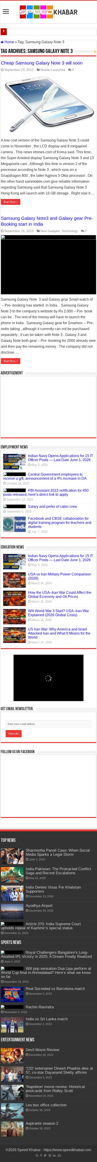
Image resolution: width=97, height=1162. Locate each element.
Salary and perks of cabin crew (52, 506)
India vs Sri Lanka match (47, 1019)
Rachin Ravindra (40, 1007)
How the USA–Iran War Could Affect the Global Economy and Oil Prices (59, 595)
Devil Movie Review (42, 1050)
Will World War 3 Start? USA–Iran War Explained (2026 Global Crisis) (58, 613)
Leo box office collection (46, 1105)
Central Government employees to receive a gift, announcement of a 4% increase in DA (45, 476)
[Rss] (37, 1155)
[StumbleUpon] (59, 1155)
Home (9, 42)
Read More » (11, 202)
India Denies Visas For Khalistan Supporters (53, 889)
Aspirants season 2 (42, 1123)
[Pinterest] (50, 1155)
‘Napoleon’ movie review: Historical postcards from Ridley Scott (55, 1089)
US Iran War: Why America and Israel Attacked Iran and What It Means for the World (59, 633)
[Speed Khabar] (48, 11)
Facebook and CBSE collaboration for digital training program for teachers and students (59, 523)
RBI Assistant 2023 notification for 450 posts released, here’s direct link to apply (46, 492)
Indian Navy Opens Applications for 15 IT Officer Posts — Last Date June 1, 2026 (60, 458)
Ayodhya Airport (39, 905)
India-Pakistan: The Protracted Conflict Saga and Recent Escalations (58, 871)
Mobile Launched (52, 70)
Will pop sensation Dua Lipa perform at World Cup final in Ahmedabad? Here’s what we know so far (46, 972)
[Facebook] (41, 1155)
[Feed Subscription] (95, 51)
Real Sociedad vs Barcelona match (55, 989)
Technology (70, 231)
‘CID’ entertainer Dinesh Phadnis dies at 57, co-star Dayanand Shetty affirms (59, 1070)
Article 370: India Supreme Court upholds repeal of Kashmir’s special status (41, 926)
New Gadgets (50, 231)
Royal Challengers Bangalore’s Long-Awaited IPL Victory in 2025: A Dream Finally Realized (46, 954)
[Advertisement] (48, 407)
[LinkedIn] (54, 1155)
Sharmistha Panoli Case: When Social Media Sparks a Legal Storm (58, 852)
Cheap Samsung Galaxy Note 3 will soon (42, 62)
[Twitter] (45, 1155)
